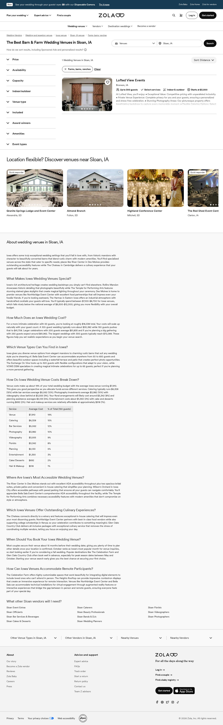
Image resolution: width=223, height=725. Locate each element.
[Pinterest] (162, 702)
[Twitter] (167, 702)
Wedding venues (76, 26)
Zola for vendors (209, 4)
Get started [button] (208, 15)
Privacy (10, 718)
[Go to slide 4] (89, 109)
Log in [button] (192, 15)
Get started (164, 690)
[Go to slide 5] (92, 109)
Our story (11, 661)
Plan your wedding (16, 15)
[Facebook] (157, 702)
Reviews (11, 671)
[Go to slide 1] (82, 109)
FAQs (77, 666)
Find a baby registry (165, 680)
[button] (154, 43)
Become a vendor (146, 26)
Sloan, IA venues (77, 35)
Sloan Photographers (158, 616)
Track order (80, 671)
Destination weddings (119, 26)
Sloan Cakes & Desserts (19, 621)
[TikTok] (178, 702)
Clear (97, 69)
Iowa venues (61, 35)
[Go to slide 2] (84, 109)
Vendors (96, 26)
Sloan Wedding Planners (89, 621)
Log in (158, 669)
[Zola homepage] (111, 15)
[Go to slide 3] (87, 109)
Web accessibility (66, 718)
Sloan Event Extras (16, 607)
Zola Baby (183, 4)
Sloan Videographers (158, 612)
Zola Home (195, 4)
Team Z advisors (82, 691)
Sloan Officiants (15, 612)
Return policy (81, 681)
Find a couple (64, 15)
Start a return (81, 676)
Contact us (79, 686)
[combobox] (180, 43)
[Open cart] (181, 15)
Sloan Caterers (84, 607)
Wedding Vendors (14, 35)
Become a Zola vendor (18, 666)
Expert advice (41, 15)
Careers (11, 681)
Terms (21, 718)
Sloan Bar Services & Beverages (23, 616)
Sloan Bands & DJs (86, 616)
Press (9, 686)
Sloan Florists (154, 607)
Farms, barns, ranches (97, 35)
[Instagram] (172, 702)
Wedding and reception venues (38, 35)
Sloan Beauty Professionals (90, 612)
